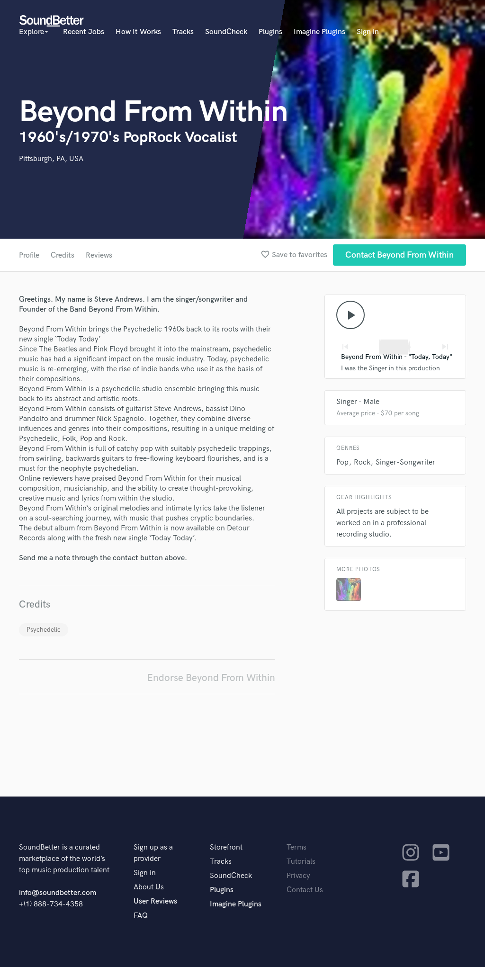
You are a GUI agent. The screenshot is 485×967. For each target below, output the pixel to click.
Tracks (183, 31)
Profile (29, 255)
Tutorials (301, 861)
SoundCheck (226, 31)
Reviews (99, 255)
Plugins (270, 31)
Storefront (226, 847)
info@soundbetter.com (57, 892)
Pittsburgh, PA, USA (51, 158)
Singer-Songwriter (405, 462)
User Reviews (155, 901)
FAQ (141, 915)
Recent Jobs (83, 31)
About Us (149, 887)
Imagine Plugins (319, 31)
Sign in (368, 31)
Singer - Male (357, 401)
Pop (342, 462)
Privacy (298, 875)
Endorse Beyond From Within (211, 678)
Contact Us (305, 890)
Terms (296, 847)
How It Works (138, 31)
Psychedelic (44, 630)
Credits (62, 255)
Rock (362, 462)
